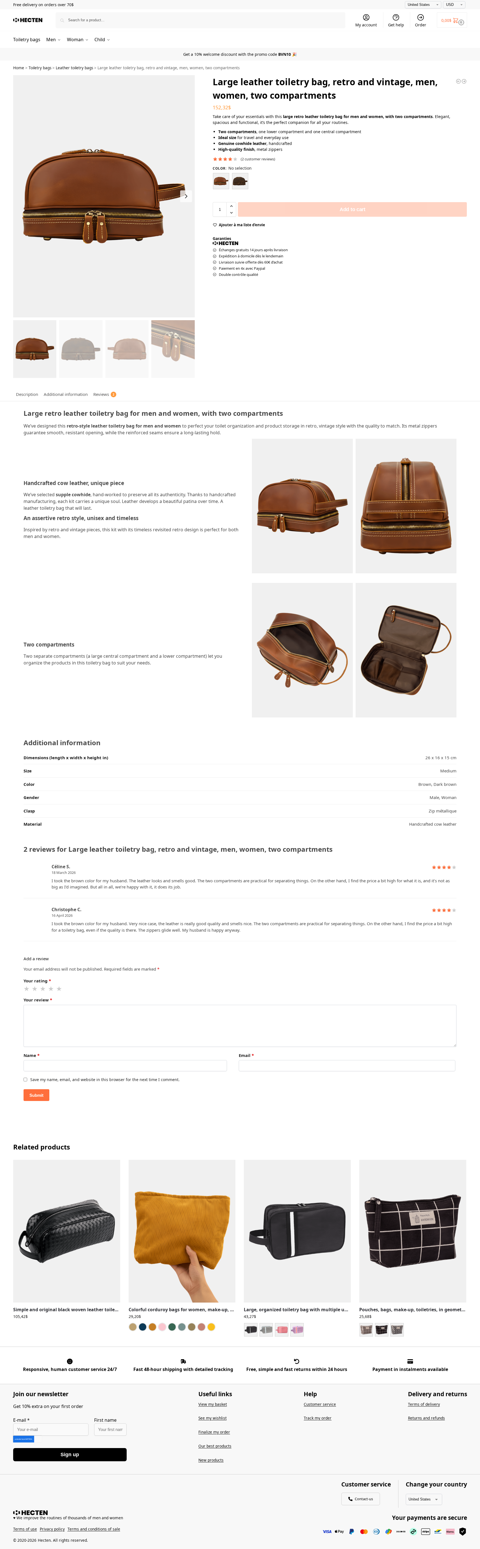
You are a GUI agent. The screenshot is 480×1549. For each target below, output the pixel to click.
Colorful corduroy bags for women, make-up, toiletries (182, 1309)
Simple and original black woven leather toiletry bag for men (66, 1309)
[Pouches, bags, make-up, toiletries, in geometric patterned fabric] (412, 1231)
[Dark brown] (240, 181)
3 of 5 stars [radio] (43, 988)
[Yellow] (211, 1327)
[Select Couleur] (297, 1330)
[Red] (282, 1330)
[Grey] (266, 1330)
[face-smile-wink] (69, 1361)
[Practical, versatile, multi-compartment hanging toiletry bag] (458, 81)
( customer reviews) (258, 159)
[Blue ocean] (142, 1327)
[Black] (251, 1330)
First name (105, 1420)
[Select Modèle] (412, 1330)
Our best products (214, 1446)
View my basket (212, 1404)
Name (32, 1055)
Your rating (37, 981)
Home (18, 67)
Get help (396, 24)
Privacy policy (52, 1529)
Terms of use (25, 1529)
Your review (38, 1000)
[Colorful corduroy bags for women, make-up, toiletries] (182, 1231)
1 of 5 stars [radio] (27, 988)
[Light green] (182, 1327)
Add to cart (352, 209)
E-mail (21, 1420)
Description (27, 394)
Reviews (103, 394)
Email (246, 1055)
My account (366, 24)
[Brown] (221, 181)
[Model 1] (366, 1330)
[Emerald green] (172, 1327)
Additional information (66, 394)
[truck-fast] (183, 1361)
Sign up (70, 1454)
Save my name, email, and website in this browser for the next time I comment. (105, 1079)
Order (420, 24)
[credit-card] (410, 1361)
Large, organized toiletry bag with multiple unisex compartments (297, 1309)
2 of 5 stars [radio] (35, 988)
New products (211, 1460)
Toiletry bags (40, 67)
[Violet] (297, 1330)
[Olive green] (191, 1327)
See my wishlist (212, 1418)
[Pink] (201, 1327)
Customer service (320, 1404)
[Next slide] (186, 196)
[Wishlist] (112, 1168)
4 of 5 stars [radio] (51, 988)
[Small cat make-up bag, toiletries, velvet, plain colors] (464, 81)
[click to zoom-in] (104, 196)
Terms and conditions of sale (94, 1529)
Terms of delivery (424, 1404)
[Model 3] (397, 1330)
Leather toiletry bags (74, 67)
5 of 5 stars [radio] (59, 988)
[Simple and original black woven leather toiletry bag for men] (66, 1231)
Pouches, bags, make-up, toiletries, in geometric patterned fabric (412, 1309)
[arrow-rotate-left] (296, 1361)
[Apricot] (133, 1327)
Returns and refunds (426, 1418)
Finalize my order (214, 1432)
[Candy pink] (162, 1327)
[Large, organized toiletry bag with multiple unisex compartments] (297, 1231)
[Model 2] (382, 1330)
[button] (452, 20)
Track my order (317, 1418)
